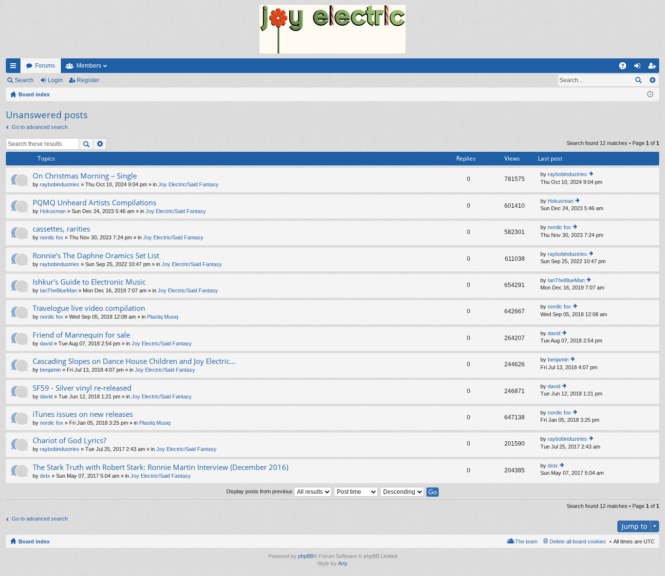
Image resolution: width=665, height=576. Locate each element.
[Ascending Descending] (402, 491)
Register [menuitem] (653, 67)
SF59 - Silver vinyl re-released (82, 388)
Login (55, 80)
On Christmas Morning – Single (85, 175)
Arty (343, 563)
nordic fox (51, 237)
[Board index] (332, 29)
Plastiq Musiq (162, 317)
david (46, 343)
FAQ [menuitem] (626, 67)
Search (24, 80)
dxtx (45, 476)
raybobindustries (59, 184)
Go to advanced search (40, 127)
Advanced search (652, 80)
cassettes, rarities (61, 229)
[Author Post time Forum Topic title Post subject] (356, 491)
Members (88, 65)
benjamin (50, 370)
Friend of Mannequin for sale (81, 335)
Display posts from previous (260, 491)
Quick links (15, 67)
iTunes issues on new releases (83, 414)
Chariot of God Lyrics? (69, 440)
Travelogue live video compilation (89, 308)
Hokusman (53, 211)
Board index (34, 541)
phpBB (306, 556)
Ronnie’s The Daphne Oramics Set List (96, 255)
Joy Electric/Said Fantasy (188, 184)
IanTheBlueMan (58, 290)
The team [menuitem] (526, 541)
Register (88, 80)
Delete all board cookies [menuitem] (578, 541)
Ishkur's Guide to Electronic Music (89, 282)
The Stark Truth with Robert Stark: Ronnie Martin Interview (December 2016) (160, 467)
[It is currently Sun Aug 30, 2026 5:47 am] (650, 94)
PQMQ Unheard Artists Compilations (94, 202)
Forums (45, 65)
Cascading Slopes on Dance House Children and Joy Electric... (134, 361)
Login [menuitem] (639, 67)
